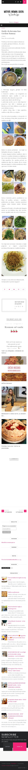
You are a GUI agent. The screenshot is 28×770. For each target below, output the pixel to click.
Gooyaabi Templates (6, 765)
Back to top (21, 767)
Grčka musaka (7, 383)
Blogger (16, 22)
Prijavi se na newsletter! (9, 526)
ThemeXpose (13, 763)
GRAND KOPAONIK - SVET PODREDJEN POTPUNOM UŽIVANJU (15, 716)
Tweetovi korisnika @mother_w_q (11, 559)
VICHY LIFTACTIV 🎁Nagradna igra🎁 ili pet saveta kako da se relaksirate (17, 637)
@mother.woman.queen (8, 542)
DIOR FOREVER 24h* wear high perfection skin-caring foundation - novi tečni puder (17, 654)
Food (3, 28)
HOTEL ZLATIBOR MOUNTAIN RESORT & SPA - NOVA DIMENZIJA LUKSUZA (16, 685)
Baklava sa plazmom (13, 592)
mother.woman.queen (19, 303)
